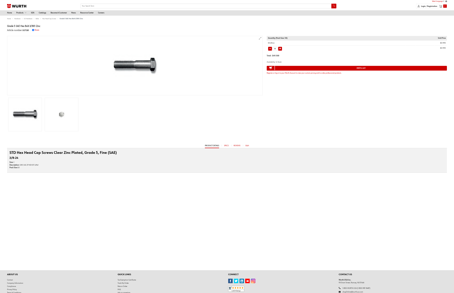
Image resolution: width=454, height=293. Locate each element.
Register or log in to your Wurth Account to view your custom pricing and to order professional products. (304, 73)
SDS (32, 13)
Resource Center (87, 13)
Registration (432, 6)
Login (423, 6)
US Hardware (28, 19)
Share (37, 30)
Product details (212, 146)
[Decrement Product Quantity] (270, 49)
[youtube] (247, 281)
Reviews (237, 146)
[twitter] (236, 281)
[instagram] (253, 281)
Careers (101, 13)
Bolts (37, 19)
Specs (226, 146)
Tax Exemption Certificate (127, 280)
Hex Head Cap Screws (49, 19)
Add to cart (361, 68)
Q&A (247, 146)
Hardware (17, 19)
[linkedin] (242, 281)
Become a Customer (59, 13)
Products (20, 13)
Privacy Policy (12, 290)
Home (9, 13)
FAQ (119, 290)
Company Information (15, 283)
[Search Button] (333, 6)
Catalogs (42, 13)
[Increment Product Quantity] (280, 49)
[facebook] (230, 281)
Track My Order (123, 283)
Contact (10, 280)
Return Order (122, 286)
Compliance (11, 286)
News (73, 13)
